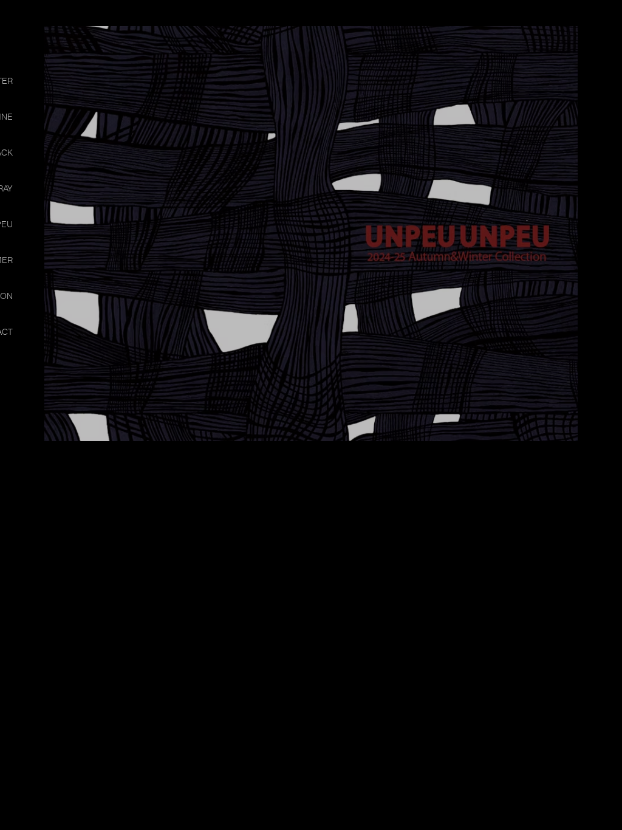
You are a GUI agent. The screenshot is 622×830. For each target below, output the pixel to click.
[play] (589, 36)
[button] (311, 233)
